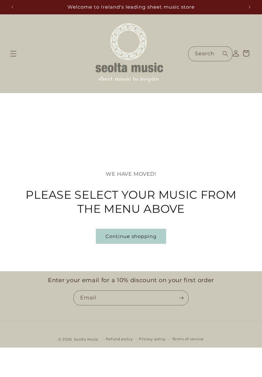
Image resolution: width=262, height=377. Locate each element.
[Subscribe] (181, 297)
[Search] (225, 54)
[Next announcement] (250, 7)
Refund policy (119, 339)
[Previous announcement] (12, 7)
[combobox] (210, 54)
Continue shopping (131, 236)
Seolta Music (86, 339)
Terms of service (188, 339)
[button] (13, 54)
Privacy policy (152, 339)
